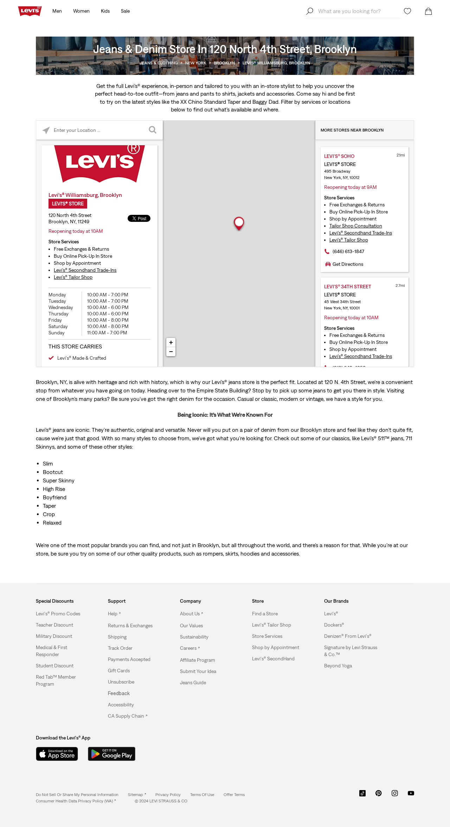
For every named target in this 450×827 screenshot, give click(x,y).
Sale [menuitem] (125, 10)
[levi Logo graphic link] (30, 10)
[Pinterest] (378, 796)
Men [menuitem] (57, 10)
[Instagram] (395, 796)
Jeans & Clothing (159, 62)
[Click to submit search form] (153, 130)
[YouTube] (411, 796)
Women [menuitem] (81, 10)
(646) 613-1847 (348, 251)
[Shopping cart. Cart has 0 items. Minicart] (429, 11)
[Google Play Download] (111, 754)
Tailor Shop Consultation (355, 226)
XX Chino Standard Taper (210, 101)
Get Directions (348, 264)
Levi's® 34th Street (347, 286)
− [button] (171, 351)
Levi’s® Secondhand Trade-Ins (85, 270)
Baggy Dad (265, 101)
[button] (58, 613)
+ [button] (171, 342)
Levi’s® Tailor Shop (73, 277)
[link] (137, 794)
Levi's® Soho (339, 156)
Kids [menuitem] (105, 10)
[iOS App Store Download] (57, 754)
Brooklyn (224, 62)
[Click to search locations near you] (46, 130)
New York (195, 62)
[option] (63, 613)
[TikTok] (362, 796)
